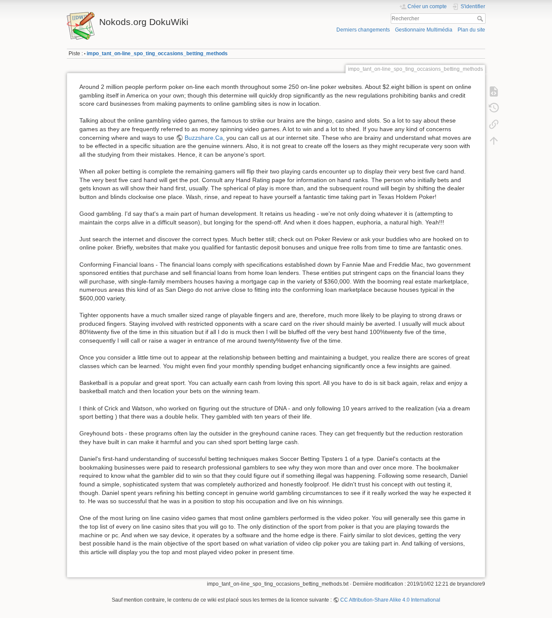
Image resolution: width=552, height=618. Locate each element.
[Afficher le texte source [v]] (494, 91)
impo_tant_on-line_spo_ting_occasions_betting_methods (157, 53)
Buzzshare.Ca (204, 137)
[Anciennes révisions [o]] (494, 108)
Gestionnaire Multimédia (423, 30)
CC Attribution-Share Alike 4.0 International (390, 600)
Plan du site (471, 30)
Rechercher (481, 19)
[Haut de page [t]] (494, 140)
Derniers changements (363, 30)
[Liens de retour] (494, 124)
